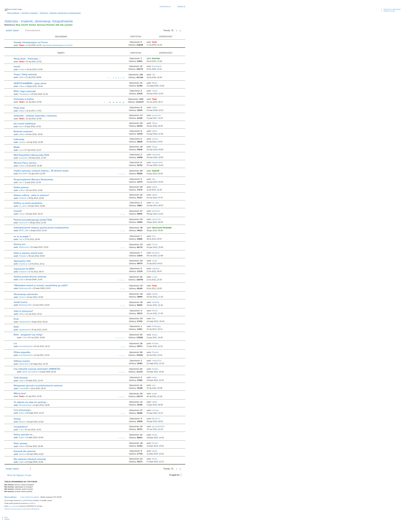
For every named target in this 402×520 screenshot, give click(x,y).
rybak (21, 381)
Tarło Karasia (21, 377)
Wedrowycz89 (25, 288)
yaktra (21, 111)
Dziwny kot (19, 244)
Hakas (21, 86)
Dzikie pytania (21, 187)
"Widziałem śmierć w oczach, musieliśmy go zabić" (41, 285)
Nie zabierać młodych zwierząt (30, 459)
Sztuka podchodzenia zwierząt (30, 276)
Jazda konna (20, 302)
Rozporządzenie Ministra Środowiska (33, 179)
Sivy (21, 239)
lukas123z (23, 223)
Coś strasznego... (23, 410)
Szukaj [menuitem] (6, 519)
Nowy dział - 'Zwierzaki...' (27, 58)
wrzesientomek (25, 346)
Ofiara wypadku (22, 352)
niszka (21, 69)
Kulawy (155, 369)
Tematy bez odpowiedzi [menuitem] (391, 9)
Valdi (57, 25)
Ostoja (17, 419)
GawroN (24, 25)
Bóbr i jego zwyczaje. (25, 91)
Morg (18, 25)
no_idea (22, 206)
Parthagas (156, 326)
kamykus (156, 253)
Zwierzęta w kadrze (24, 99)
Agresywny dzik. (22, 261)
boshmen (156, 211)
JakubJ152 (23, 364)
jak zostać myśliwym (25, 123)
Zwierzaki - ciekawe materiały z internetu (35, 115)
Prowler (155, 343)
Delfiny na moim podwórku (28, 203)
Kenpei (155, 443)
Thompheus (24, 94)
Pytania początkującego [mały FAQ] (33, 219)
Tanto (21, 45)
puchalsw (69, 25)
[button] (183, 30)
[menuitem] (17, 509)
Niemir (155, 311)
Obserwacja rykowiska (26, 294)
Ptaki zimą (19, 108)
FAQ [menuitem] (6, 517)
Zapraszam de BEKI (24, 268)
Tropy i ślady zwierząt (25, 74)
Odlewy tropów (22, 361)
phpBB (23, 500)
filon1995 (23, 174)
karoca (22, 454)
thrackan (32, 25)
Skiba (21, 314)
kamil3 (155, 294)
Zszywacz (23, 264)
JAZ (153, 75)
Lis (15, 343)
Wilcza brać (20, 393)
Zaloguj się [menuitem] (181, 6)
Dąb (62, 25)
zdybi (21, 77)
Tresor (155, 244)
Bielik (17, 147)
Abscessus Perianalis (45, 25)
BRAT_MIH (23, 230)
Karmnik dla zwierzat (25, 451)
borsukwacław (25, 405)
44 (110, 102)
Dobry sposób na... (24, 434)
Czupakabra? (21, 426)
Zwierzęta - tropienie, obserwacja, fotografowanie (38, 21)
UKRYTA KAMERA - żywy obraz (30, 83)
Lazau (154, 277)
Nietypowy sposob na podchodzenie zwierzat (38, 385)
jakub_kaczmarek (29, 372)
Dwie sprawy (20, 443)
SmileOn (22, 198)
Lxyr (21, 150)
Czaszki (18, 211)
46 (116, 102)
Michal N (156, 419)
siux (153, 385)
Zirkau (154, 123)
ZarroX (22, 297)
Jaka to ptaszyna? (23, 311)
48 (123, 102)
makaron (23, 272)
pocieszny (156, 115)
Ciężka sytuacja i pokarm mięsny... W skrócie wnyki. (41, 170)
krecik (17, 66)
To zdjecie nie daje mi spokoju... (31, 402)
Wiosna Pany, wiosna (25, 163)
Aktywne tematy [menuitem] (389, 11)
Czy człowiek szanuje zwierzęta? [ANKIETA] (37, 369)
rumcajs (155, 410)
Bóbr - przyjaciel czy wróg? (28, 334)
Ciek (24, 337)
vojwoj (155, 91)
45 (113, 102)
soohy (21, 214)
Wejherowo (24, 247)
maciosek (23, 158)
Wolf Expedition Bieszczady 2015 (31, 155)
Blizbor (22, 422)
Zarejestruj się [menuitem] (165, 6)
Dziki (16, 326)
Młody (154, 83)
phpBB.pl (31, 503)
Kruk (16, 319)
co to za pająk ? (22, 236)
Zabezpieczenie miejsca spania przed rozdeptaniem (41, 227)
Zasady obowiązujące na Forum (31, 42)
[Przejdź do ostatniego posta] (158, 42)
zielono (22, 142)
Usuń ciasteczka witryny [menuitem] (29, 497)
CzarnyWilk (24, 388)
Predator (22, 256)
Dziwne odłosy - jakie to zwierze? (31, 195)
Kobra (21, 413)
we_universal (13, 506)
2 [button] (180, 30)
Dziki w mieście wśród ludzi (28, 253)
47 (120, 102)
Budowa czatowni (23, 131)
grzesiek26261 (158, 426)
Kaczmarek (157, 66)
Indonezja (19, 139)
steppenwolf (157, 162)
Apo (20, 126)
